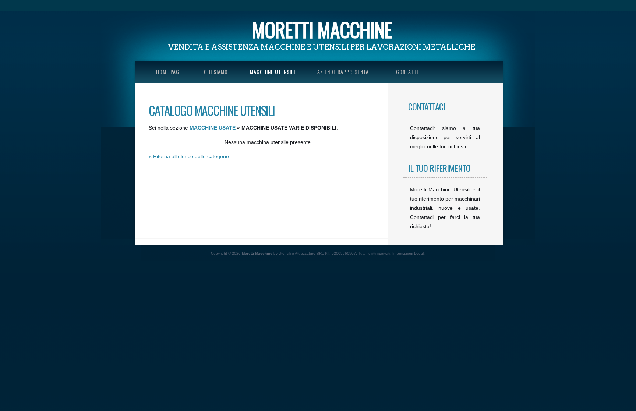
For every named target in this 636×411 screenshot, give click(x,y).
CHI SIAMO (216, 71)
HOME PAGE (169, 71)
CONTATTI (407, 71)
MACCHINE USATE (213, 128)
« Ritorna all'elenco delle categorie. (189, 156)
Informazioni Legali (408, 253)
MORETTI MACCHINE (322, 29)
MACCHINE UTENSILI (272, 71)
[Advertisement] (134, 302)
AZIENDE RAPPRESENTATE (345, 71)
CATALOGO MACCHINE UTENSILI (212, 110)
